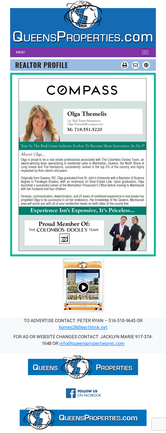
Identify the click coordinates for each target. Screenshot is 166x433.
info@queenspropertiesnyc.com (92, 343)
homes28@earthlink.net (83, 327)
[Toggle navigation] (145, 52)
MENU (20, 52)
